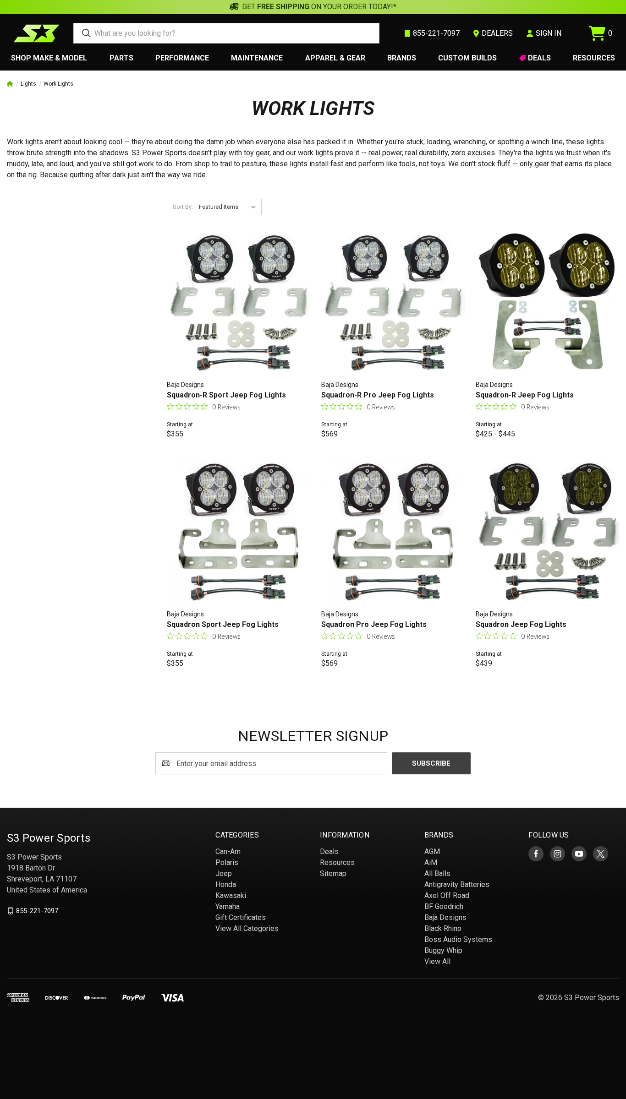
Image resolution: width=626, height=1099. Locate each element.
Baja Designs (445, 917)
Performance (182, 58)
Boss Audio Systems (458, 939)
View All (437, 961)
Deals (539, 58)
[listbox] (229, 207)
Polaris (226, 862)
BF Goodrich (443, 906)
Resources (594, 58)
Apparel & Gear (335, 58)
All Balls (437, 873)
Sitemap (333, 873)
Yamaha (227, 906)
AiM (430, 862)
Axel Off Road (446, 895)
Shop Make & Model (49, 58)
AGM (432, 851)
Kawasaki (230, 895)
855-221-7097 (37, 911)
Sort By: (183, 206)
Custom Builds (467, 58)
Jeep (223, 873)
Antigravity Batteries (456, 884)
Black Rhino (442, 928)
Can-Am (228, 851)
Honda (225, 884)
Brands (401, 58)
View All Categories (247, 928)
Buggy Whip (443, 950)
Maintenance (257, 58)
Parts (121, 58)
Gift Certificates (240, 917)
